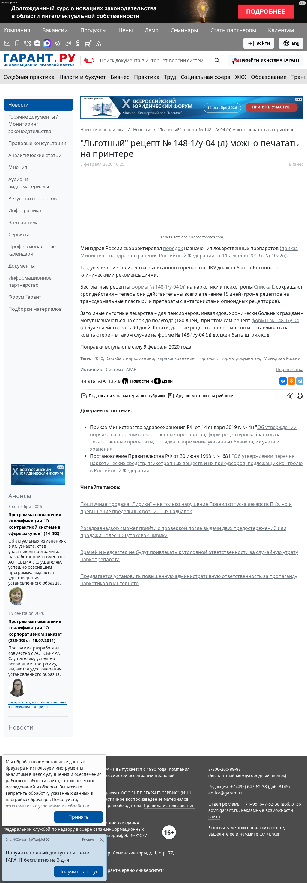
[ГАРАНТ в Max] (47, 43)
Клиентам (281, 30)
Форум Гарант (24, 297)
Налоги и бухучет (82, 76)
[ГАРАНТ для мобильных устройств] (17, 43)
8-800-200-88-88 (224, 769)
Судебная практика (29, 76)
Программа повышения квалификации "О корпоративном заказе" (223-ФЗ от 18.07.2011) (35, 630)
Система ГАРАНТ (122, 369)
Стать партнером (233, 30)
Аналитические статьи (34, 155)
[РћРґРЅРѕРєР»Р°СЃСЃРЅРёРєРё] (291, 381)
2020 (98, 358)
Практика (146, 76)
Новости (18, 104)
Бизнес (120, 76)
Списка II (264, 286)
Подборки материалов (35, 309)
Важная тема (23, 222)
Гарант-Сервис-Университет (132, 870)
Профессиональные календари (32, 250)
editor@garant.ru (225, 793)
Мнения (17, 167)
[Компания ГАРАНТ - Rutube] (88, 43)
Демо (152, 30)
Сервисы (18, 234)
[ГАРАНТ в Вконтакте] (27, 43)
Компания (17, 30)
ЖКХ (240, 76)
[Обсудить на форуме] (290, 395)
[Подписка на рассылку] (7, 43)
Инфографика (24, 210)
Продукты (93, 30)
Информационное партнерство (30, 281)
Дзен (167, 381)
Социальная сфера (205, 76)
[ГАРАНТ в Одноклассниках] (78, 43)
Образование (269, 76)
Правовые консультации (37, 143)
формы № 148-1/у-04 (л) (158, 286)
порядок (173, 248)
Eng (296, 43)
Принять (78, 817)
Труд (170, 76)
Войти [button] (263, 43)
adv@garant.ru (223, 810)
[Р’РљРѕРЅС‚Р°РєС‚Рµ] (283, 381)
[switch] (89, 60)
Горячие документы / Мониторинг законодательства (33, 124)
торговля (207, 358)
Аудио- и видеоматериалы (28, 183)
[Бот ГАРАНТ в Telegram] (67, 43)
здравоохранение (176, 358)
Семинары (184, 30)
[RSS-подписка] (98, 43)
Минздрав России (282, 358)
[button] (265, 60)
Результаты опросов (32, 198)
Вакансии (55, 30)
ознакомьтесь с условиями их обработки (47, 806)
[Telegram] (299, 381)
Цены (125, 30)
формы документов (240, 358)
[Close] (101, 839)
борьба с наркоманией (130, 358)
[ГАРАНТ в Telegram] (57, 43)
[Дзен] (37, 43)
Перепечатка (289, 369)
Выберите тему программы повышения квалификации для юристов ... (37, 704)
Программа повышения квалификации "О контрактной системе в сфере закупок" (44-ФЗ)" (34, 524)
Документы (21, 265)
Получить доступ (78, 871)
